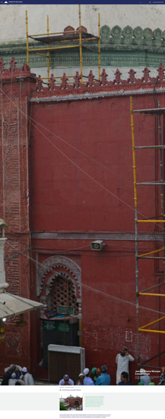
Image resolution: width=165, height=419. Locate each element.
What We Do (62, 387)
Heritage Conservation (69, 387)
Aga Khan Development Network (158, 2)
